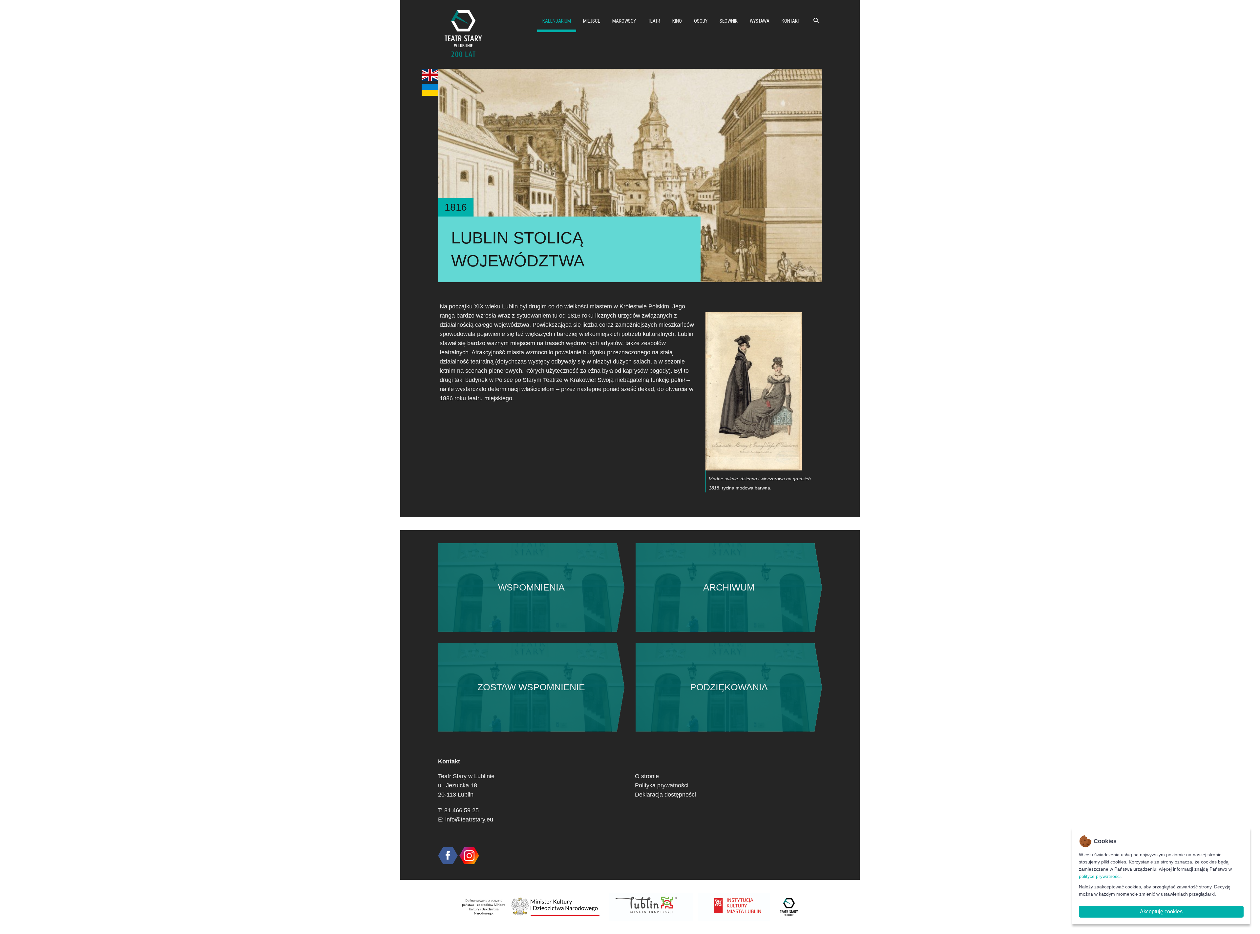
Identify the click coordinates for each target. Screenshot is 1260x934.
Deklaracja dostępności (665, 794)
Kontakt (791, 21)
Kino (677, 21)
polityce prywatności (1100, 876)
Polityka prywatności (661, 785)
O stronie (647, 776)
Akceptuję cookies (1161, 911)
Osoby (700, 21)
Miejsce (591, 21)
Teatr (654, 21)
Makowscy (624, 21)
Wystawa (759, 21)
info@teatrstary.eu (469, 819)
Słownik (729, 21)
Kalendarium (556, 21)
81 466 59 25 (461, 810)
